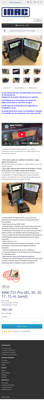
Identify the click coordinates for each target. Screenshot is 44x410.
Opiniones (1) (33, 88)
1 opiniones (15, 331)
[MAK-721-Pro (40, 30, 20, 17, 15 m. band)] (22, 50)
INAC (7, 301)
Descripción (7, 88)
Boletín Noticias (7, 389)
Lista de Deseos (7, 387)
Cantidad (4, 317)
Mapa (3, 365)
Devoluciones (6, 363)
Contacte (4, 360)
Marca (4, 371)
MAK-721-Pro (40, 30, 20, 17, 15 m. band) (22, 31)
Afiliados (4, 375)
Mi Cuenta (5, 383)
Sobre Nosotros (7, 348)
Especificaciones (20, 88)
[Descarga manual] (12, 275)
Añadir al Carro (22, 326)
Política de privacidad (8, 352)
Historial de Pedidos (8, 385)
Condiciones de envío (9, 350)
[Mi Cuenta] (31, 2)
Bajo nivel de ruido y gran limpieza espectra (18, 256)
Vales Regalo (6, 373)
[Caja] (40, 2)
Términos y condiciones (9, 355)
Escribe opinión (25, 331)
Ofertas (4, 377)
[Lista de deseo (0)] (35, 2)
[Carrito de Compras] (37, 2)
